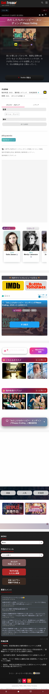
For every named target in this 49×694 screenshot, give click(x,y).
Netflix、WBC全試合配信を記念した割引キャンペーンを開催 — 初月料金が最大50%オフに (23, 665)
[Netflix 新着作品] (13, 509)
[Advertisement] (24, 191)
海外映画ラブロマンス (9, 155)
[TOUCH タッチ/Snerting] (14, 371)
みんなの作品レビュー (13, 562)
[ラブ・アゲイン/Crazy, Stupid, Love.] (14, 402)
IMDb (25, 686)
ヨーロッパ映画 (37, 149)
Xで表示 (24, 324)
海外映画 (17, 152)
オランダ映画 (27, 149)
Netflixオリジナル (16, 149)
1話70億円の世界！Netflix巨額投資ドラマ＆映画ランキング (24, 655)
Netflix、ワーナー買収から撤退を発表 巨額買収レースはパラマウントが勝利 (24, 660)
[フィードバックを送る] (40, 15)
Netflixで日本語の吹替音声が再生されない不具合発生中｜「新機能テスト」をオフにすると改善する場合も (24, 650)
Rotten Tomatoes (32, 686)
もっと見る (40, 360)
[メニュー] (46, 3)
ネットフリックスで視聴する (24, 77)
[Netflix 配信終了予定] (35, 509)
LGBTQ (7, 149)
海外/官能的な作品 (8, 152)
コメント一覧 (44, 639)
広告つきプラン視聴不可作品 (14, 581)
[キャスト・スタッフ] (13, 105)
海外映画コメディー (27, 152)
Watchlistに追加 (38, 351)
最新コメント (6, 589)
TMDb (21, 686)
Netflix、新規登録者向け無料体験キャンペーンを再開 (22, 646)
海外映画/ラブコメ (9, 140)
